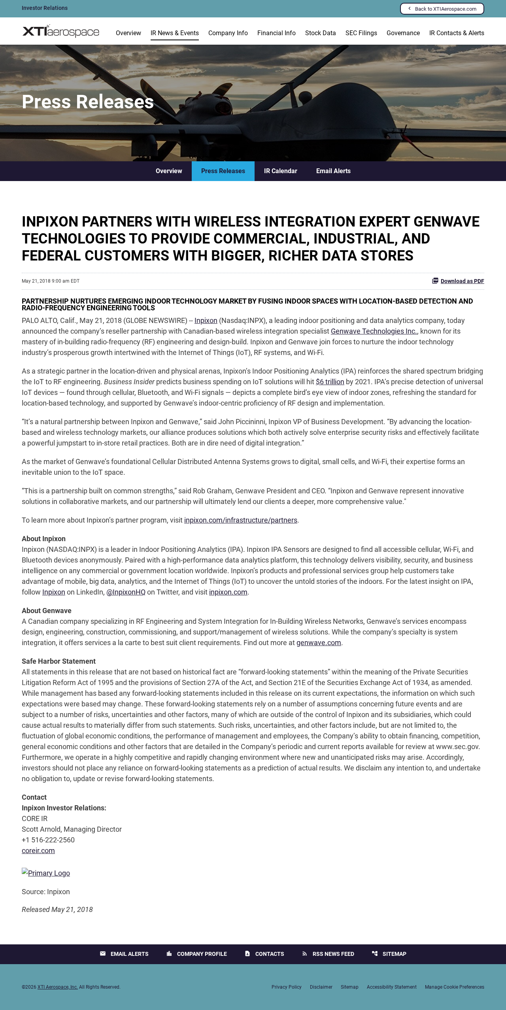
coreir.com (38, 850)
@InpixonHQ (125, 592)
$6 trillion (330, 382)
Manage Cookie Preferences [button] (454, 987)
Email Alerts (333, 171)
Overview (128, 33)
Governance (403, 33)
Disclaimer (321, 987)
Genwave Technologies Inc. (374, 331)
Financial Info (276, 33)
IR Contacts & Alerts (456, 33)
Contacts (264, 953)
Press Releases (223, 171)
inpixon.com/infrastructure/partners (240, 520)
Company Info (228, 33)
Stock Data (320, 33)
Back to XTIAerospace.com (445, 9)
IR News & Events (175, 33)
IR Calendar (280, 171)
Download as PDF (462, 281)
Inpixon (205, 320)
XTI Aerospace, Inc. (58, 987)
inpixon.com (228, 592)
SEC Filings (361, 33)
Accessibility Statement (392, 987)
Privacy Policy (287, 987)
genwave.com (318, 642)
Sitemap (389, 953)
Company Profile (196, 953)
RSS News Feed (328, 953)
